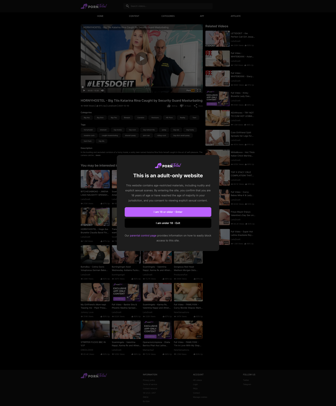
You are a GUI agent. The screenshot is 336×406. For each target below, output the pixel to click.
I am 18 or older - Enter (168, 211)
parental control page (143, 235)
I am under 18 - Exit (168, 223)
